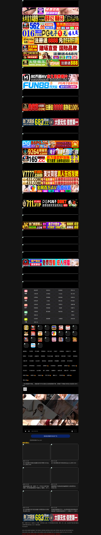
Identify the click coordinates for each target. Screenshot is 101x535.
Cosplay (60, 293)
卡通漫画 (36, 311)
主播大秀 (25, 361)
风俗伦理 (73, 318)
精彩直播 (63, 356)
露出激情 (48, 311)
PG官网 (31, 351)
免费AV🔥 (69, 375)
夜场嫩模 (57, 361)
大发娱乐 (25, 365)
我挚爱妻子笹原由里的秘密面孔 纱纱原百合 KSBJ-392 (63, 487)
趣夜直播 (50, 361)
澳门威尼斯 (73, 370)
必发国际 (63, 361)
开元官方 (25, 370)
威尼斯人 (25, 351)
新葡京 (24, 356)
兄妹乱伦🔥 (40, 375)
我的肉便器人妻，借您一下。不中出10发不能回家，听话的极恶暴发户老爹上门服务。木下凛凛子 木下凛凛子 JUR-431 (36, 487)
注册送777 (68, 351)
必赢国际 (37, 356)
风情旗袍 (36, 308)
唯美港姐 (60, 297)
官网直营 (43, 351)
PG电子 (55, 351)
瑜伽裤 (60, 308)
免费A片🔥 (33, 375)
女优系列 (48, 304)
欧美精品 (60, 290)
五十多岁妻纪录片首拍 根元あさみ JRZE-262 (63, 463)
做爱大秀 (60, 370)
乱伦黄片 (38, 361)
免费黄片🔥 (67, 365)
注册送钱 (62, 351)
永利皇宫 (39, 365)
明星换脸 (48, 308)
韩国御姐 (48, 297)
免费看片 (53, 370)
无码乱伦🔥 (74, 365)
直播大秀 (66, 370)
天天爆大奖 (32, 370)
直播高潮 (57, 356)
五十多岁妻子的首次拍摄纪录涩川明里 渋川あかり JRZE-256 (36, 463)
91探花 (48, 300)
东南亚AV (73, 297)
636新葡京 (53, 365)
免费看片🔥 (46, 365)
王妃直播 (31, 361)
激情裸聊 (60, 365)
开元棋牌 (37, 351)
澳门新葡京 (70, 361)
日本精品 (48, 293)
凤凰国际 (43, 356)
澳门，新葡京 (46, 370)
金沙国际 (39, 370)
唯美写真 (60, 311)
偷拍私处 (44, 361)
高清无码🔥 (62, 375)
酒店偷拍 (75, 356)
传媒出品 (36, 315)
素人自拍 (73, 293)
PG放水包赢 (50, 356)
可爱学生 (60, 304)
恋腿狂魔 (73, 304)
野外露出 (73, 300)
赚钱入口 (55, 375)
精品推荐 (36, 290)
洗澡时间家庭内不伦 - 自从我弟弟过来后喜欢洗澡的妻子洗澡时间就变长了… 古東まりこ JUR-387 (64, 511)
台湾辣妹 (36, 297)
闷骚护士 (73, 308)
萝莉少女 (73, 290)
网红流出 (60, 300)
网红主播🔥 (25, 380)
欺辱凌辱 (36, 300)
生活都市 (36, 318)
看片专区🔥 (48, 375)
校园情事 (48, 318)
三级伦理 (36, 293)
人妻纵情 (60, 318)
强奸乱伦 (48, 290)
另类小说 (36, 322)
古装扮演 (36, 304)
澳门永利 (50, 351)
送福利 (74, 351)
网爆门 (72, 311)
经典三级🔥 (25, 375)
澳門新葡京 (32, 365)
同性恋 (72, 315)
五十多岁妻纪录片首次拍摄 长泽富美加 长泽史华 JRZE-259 (36, 510)
